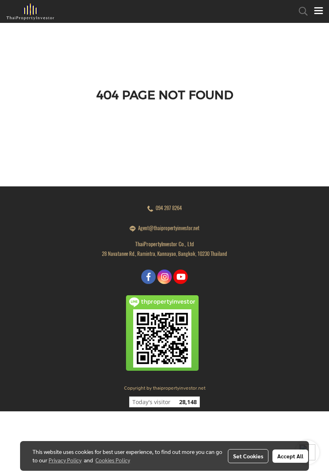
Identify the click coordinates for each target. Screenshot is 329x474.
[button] (300, 11)
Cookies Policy (112, 460)
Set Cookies (248, 456)
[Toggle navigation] (318, 11)
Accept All (290, 456)
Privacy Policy (65, 460)
